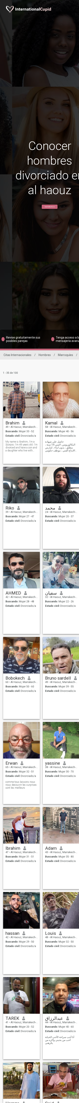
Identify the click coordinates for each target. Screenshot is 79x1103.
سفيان (51, 593)
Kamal (51, 422)
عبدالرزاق (54, 1018)
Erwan (11, 763)
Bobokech (15, 678)
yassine (52, 763)
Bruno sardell (58, 678)
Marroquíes (65, 355)
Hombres (45, 355)
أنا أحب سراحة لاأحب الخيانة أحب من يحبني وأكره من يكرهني (59, 1040)
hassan (12, 933)
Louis (50, 933)
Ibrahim (12, 848)
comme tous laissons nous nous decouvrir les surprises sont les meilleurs (21, 784)
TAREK (12, 1018)
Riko (9, 508)
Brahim (12, 422)
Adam (51, 848)
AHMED (13, 593)
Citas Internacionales (17, 355)
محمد (50, 508)
